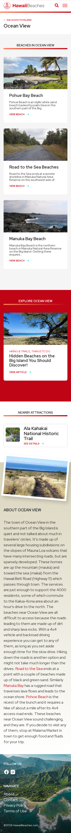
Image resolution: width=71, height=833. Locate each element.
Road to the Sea (29, 668)
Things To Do (40, 351)
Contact (11, 799)
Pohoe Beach (37, 696)
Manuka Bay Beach (27, 239)
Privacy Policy (15, 805)
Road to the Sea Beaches (34, 167)
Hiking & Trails (19, 351)
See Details (31, 443)
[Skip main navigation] (64, 6)
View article (18, 372)
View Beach (16, 114)
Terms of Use (15, 810)
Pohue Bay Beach (26, 95)
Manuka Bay (14, 685)
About (9, 794)
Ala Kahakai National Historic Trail (41, 433)
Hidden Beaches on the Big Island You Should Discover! (32, 360)
